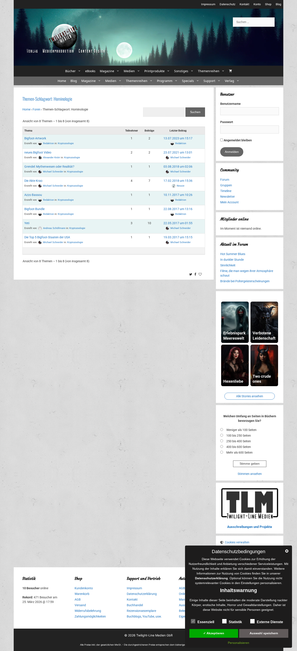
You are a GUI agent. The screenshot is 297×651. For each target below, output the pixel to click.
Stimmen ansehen (250, 474)
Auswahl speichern (264, 633)
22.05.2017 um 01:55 (178, 223)
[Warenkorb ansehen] (230, 71)
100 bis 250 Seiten (238, 435)
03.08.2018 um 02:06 (178, 166)
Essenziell (205, 622)
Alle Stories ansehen (249, 396)
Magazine (107, 71)
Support (209, 81)
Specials (188, 81)
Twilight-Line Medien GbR (154, 635)
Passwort (226, 122)
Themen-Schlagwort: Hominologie (47, 98)
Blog (278, 4)
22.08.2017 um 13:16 (178, 209)
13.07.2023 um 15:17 (178, 138)
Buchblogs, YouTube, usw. (144, 616)
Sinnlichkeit (227, 265)
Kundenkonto (84, 588)
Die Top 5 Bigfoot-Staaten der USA (47, 237)
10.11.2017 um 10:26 (178, 195)
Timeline (225, 191)
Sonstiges (181, 71)
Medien (129, 71)
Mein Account (229, 202)
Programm (164, 81)
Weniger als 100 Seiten (241, 430)
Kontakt (244, 4)
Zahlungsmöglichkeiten (90, 616)
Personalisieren (238, 642)
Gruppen (226, 185)
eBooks (90, 71)
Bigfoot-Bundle (34, 209)
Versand (80, 605)
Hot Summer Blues (232, 254)
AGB (78, 599)
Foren (36, 109)
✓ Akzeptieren (213, 633)
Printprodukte (154, 71)
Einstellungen (250, 583)
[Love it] (201, 274)
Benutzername (230, 103)
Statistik (235, 622)
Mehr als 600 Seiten (239, 452)
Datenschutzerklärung (142, 594)
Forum (224, 179)
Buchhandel (135, 605)
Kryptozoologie (66, 143)
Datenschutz (227, 4)
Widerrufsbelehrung (88, 611)
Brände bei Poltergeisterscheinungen (245, 281)
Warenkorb (82, 594)
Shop (268, 4)
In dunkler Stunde (232, 259)
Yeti (26, 223)
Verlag (229, 81)
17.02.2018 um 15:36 (178, 180)
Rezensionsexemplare (141, 611)
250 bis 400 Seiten (238, 441)
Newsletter (227, 196)
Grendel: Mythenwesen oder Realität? (49, 166)
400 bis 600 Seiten (238, 447)
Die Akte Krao (33, 180)
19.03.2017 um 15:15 (178, 237)
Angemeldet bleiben (237, 140)
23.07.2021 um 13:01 (178, 152)
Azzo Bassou (33, 195)
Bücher (70, 71)
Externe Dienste (270, 622)
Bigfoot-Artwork (35, 138)
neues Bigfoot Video (37, 152)
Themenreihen (208, 71)
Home (62, 81)
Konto (257, 4)
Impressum (208, 4)
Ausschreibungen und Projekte (249, 527)
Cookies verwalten (237, 542)
